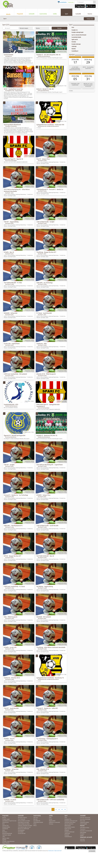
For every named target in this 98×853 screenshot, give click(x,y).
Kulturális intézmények (85, 817)
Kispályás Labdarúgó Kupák (71, 820)
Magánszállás (52, 820)
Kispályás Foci (68, 819)
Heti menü (35, 817)
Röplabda (67, 835)
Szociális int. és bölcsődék (86, 830)
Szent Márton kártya (84, 827)
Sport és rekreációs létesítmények (69, 824)
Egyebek (4, 839)
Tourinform (82, 829)
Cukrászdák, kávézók (38, 822)
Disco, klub (82, 820)
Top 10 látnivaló (21, 819)
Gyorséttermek (36, 820)
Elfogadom (92, 851)
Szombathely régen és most (24, 827)
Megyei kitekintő (5, 843)
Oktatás (82, 835)
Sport (4, 18)
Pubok (34, 824)
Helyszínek (82, 840)
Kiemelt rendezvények (7, 833)
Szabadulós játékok (84, 822)
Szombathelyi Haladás (70, 827)
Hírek (66, 817)
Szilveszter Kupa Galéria (70, 822)
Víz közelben (21, 831)
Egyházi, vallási (5, 838)
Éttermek (35, 819)
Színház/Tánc (5, 825)
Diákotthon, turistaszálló (54, 822)
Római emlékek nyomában (24, 820)
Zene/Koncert (5, 822)
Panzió (50, 819)
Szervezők (82, 839)
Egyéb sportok (68, 828)
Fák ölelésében (21, 830)
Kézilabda (67, 830)
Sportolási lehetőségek (85, 819)
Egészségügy (83, 832)
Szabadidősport (68, 836)
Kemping (51, 824)
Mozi (3, 824)
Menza (34, 825)
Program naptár (6, 819)
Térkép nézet (90, 18)
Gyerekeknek (5, 828)
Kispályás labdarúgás (69, 831)
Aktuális (4, 817)
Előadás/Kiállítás (6, 827)
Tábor (3, 836)
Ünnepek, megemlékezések (8, 841)
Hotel (50, 817)
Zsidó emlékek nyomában (24, 824)
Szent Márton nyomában (23, 822)
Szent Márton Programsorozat (9, 820)
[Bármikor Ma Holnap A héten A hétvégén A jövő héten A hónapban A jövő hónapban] (43, 28)
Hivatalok (82, 834)
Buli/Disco (4, 831)
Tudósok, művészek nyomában (25, 825)
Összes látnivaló (21, 833)
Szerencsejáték (83, 824)
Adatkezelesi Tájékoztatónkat (54, 850)
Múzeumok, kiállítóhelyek (23, 828)
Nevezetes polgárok (22, 817)
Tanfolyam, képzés (6, 835)
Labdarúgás (67, 833)
